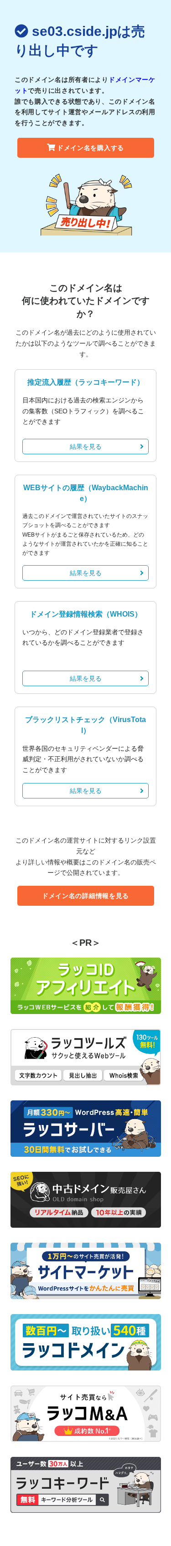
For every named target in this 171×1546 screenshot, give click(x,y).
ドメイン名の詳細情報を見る (85, 895)
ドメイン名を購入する (90, 147)
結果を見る (86, 446)
